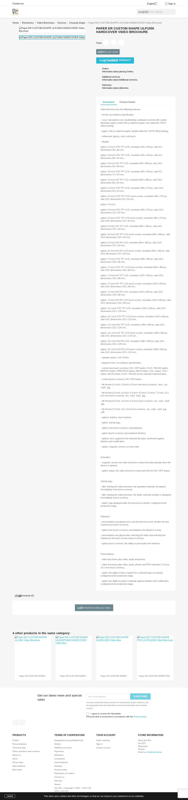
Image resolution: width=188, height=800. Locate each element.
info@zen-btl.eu (154, 752)
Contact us (18, 3)
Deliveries (58, 755)
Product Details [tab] (127, 102)
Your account (106, 735)
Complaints (59, 758)
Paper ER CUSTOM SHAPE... (33, 676)
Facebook (16, 722)
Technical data (19, 747)
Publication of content (64, 773)
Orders (15, 740)
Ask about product (115, 60)
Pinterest (121, 42)
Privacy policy (140, 716)
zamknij (10, 796)
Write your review (109, 52)
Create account (103, 747)
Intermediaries (61, 762)
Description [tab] (109, 102)
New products (18, 766)
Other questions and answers (26, 751)
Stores (57, 784)
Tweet (114, 42)
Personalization (19, 744)
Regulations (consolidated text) (68, 740)
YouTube (22, 722)
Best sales (17, 769)
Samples (58, 766)
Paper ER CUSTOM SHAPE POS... (155, 676)
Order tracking (103, 740)
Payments (59, 751)
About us (16, 755)
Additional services (63, 747)
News (15, 758)
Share (106, 42)
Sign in (99, 744)
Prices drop (17, 762)
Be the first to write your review (96, 608)
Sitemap (58, 780)
